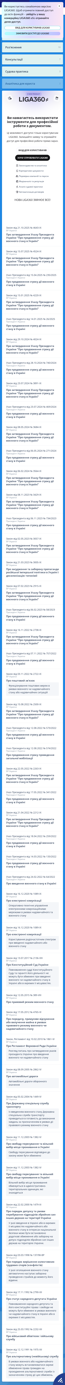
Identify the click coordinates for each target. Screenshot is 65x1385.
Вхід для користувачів (32, 150)
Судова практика (16, 71)
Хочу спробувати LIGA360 (33, 157)
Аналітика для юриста (20, 83)
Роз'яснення (13, 47)
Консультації (13, 59)
